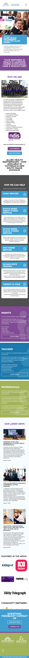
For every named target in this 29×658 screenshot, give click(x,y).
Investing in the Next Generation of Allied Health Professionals (13, 443)
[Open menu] (26, 4)
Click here (14, 336)
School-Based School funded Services (11, 231)
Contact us (14, 626)
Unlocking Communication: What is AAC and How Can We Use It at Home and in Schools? (13, 528)
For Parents (14, 148)
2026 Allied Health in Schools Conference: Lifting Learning (14, 485)
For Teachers (14, 153)
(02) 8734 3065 (14, 622)
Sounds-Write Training (10, 265)
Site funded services (9, 249)
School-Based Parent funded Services (10, 211)
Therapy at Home (11, 284)
